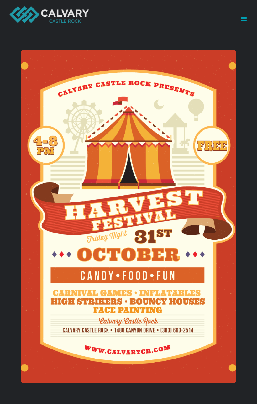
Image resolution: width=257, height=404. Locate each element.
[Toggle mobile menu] (244, 19)
